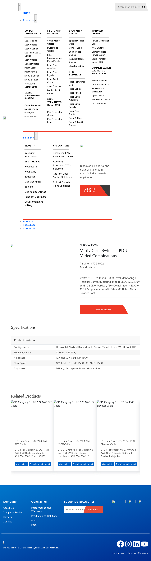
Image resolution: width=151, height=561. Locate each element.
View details (21, 464)
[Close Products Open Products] (35, 18)
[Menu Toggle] (19, 7)
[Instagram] (128, 544)
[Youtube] (144, 544)
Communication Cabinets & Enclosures (101, 71)
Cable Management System (32, 95)
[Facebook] (120, 544)
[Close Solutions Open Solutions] (35, 136)
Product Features (24, 340)
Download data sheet (40, 464)
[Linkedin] (136, 544)
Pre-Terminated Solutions (54, 102)
